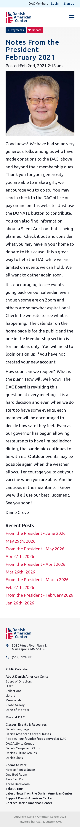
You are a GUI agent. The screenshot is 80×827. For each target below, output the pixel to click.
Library (10, 695)
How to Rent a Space (20, 769)
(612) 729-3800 (23, 657)
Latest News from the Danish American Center (39, 793)
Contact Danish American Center (29, 803)
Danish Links (14, 757)
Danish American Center (43, 816)
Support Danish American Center (29, 798)
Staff (9, 686)
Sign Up (69, 3)
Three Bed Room (18, 784)
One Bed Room (16, 774)
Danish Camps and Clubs (23, 748)
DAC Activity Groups (20, 743)
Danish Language (18, 729)
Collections (13, 691)
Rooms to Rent (16, 765)
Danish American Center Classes (28, 734)
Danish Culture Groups (21, 753)
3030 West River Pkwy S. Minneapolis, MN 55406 (29, 647)
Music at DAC (15, 717)
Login (55, 3)
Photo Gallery (15, 705)
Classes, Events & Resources (26, 724)
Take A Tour (14, 788)
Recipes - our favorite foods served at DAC (36, 738)
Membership (14, 700)
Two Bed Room (16, 779)
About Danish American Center (28, 676)
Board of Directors (19, 681)
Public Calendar (17, 669)
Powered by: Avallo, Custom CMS (40, 821)
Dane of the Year (17, 709)
